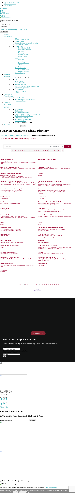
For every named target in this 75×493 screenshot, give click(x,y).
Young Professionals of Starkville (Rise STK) (28, 114)
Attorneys (2, 224)
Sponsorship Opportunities (22, 88)
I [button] (29, 150)
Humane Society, (4, 190)
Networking (21, 51)
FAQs (20, 66)
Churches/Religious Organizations (9, 253)
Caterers (40, 173)
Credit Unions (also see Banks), (46, 192)
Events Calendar (29, 285)
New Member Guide (24, 48)
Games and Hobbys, (30, 168)
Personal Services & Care (46, 234)
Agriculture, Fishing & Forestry (47, 159)
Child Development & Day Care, (54, 203)
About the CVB (19, 97)
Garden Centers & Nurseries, (17, 216)
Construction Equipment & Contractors (50, 181)
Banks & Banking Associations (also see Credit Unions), (52, 190)
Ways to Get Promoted (24, 49)
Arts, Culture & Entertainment (9, 167)
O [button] (40, 150)
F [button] (24, 150)
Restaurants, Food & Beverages (10, 257)
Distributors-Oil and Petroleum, (57, 229)
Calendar (4, 8)
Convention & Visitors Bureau (8, 95)
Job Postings (57, 285)
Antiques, (40, 259)
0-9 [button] (12, 150)
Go (4, 356)
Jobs (2, 10)
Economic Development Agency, (46, 204)
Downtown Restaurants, (24, 259)
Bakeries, (2, 259)
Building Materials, (5, 216)
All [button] (62, 150)
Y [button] (58, 150)
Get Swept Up (19, 111)
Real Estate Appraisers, (53, 248)
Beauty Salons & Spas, (50, 235)
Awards (20, 64)
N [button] (38, 150)
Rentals (40, 252)
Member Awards (23, 54)
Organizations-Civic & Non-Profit (8, 192)
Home (2, 135)
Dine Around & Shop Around (23, 119)
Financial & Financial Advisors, (61, 192)
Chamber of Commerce (8, 35)
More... (2, 163)
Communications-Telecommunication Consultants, (12, 183)
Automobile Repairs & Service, (56, 168)
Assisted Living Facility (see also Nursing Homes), (50, 210)
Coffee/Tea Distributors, (11, 259)
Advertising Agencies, (5, 161)
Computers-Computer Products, (8, 184)
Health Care (41, 208)
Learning (21, 53)
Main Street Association (7, 75)
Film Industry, (21, 168)
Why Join (21, 61)
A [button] (15, 150)
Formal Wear (42, 196)
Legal (2, 222)
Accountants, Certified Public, (7, 175)
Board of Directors (23, 63)
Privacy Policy (4, 407)
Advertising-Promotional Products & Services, (23, 161)
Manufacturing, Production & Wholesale (50, 227)
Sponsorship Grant (20, 101)
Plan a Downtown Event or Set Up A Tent (27, 86)
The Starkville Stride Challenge (24, 116)
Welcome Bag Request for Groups (24, 99)
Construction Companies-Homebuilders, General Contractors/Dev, (54, 184)
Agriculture (40, 161)
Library (40, 222)
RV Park (62, 253)
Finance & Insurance (44, 189)
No (17, 492)
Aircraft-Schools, (42, 203)
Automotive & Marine (44, 167)
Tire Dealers (67, 168)
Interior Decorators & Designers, (8, 217)
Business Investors (23, 71)
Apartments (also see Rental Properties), (48, 247)
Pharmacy (41, 240)
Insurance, (40, 193)
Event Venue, (25, 265)
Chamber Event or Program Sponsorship (26, 43)
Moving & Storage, (42, 248)
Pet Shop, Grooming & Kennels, (8, 242)
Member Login (22, 56)
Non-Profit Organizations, (15, 190)
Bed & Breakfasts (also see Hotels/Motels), (10, 229)
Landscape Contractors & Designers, (26, 217)
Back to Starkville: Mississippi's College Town (13, 29)
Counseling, (54, 211)
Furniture (3, 202)
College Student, (67, 203)
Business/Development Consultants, (9, 177)
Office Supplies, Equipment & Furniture (10, 203)
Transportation (42, 263)
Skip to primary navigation (11, 2)
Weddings (3, 270)
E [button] (22, 150)
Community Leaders (20, 68)
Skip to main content (10, 4)
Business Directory (19, 285)
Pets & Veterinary (5, 240)
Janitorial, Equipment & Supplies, (46, 216)
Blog (3, 12)
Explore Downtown (20, 91)
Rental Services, (42, 253)
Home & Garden (5, 214)
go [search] (68, 146)
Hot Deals (36, 285)
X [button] (56, 150)
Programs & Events (6, 106)
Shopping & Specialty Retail (46, 257)
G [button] (26, 150)
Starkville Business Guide (22, 39)
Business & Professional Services (10, 173)
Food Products (5, 196)
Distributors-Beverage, (43, 229)
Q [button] (43, 150)
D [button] (20, 150)
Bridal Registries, (42, 260)
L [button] (34, 150)
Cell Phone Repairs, (24, 177)
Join (3, 15)
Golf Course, (32, 265)
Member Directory (20, 41)
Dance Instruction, (17, 265)
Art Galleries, (3, 168)
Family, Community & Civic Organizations (13, 189)
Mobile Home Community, (65, 247)
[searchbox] (12, 126)
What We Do (22, 59)
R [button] (45, 150)
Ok (14, 492)
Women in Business (20, 121)
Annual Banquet (19, 109)
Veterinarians (20, 242)
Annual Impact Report (21, 44)
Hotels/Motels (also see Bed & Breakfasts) (10, 230)
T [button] (49, 150)
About (16, 58)
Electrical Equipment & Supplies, (46, 185)
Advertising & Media (6, 159)
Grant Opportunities (20, 84)
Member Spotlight (20, 73)
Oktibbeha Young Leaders (22, 112)
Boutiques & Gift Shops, (61, 259)
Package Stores (5, 234)
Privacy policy (23, 492)
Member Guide (19, 46)
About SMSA (19, 81)
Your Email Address (6, 420)
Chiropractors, (66, 210)
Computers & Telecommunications (11, 181)
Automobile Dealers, (43, 168)
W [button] (54, 150)
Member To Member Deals (46, 285)
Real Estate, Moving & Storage (47, 245)
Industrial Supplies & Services (47, 214)
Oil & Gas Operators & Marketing (63, 216)
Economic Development (7, 103)
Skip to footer (8, 5)
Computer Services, (31, 183)
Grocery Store (4, 208)
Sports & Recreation (6, 263)
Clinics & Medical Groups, (44, 211)
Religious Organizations (8, 252)
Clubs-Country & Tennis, (6, 265)
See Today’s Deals (38, 333)
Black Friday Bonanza (21, 117)
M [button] (36, 150)
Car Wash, (59, 235)
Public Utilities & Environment (9, 245)
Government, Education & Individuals (49, 202)
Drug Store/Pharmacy (43, 242)
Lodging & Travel (5, 227)
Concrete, (40, 183)
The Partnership (9, 135)
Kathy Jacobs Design (51, 487)
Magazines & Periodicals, (6, 162)
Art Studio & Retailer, (12, 168)
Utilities (2, 247)
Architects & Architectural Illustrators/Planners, (11, 176)
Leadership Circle (23, 69)
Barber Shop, (41, 235)
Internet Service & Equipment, (24, 184)
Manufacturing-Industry (43, 230)
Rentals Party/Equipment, (53, 253)
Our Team (7, 124)
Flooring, (57, 185)
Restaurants (33, 259)
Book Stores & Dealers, (49, 259)
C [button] (18, 150)
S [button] (47, 150)
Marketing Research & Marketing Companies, (25, 162)
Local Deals (5, 13)
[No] (28, 492)
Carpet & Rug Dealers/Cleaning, (46, 237)
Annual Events (19, 89)
